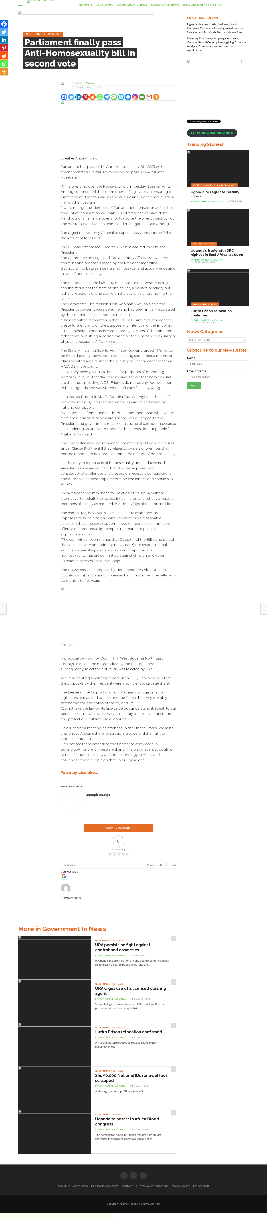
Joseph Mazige (85, 82)
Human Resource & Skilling (202, 5)
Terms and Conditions (154, 1186)
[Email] (142, 97)
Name (191, 357)
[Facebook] (64, 97)
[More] (156, 97)
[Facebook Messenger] (128, 97)
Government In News (132, 5)
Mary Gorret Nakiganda (112, 955)
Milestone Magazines (104, 1186)
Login (172, 864)
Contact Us (129, 1186)
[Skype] (121, 97)
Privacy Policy (181, 1186)
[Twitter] (71, 97)
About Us (85, 5)
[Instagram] (135, 97)
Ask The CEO (104, 5)
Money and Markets (165, 5)
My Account (201, 1186)
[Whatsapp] (99, 97)
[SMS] (114, 97)
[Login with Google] (64, 876)
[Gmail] (149, 97)
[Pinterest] (85, 97)
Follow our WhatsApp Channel (212, 132)
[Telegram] (107, 97)
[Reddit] (92, 97)
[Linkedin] (78, 97)
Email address (196, 370)
